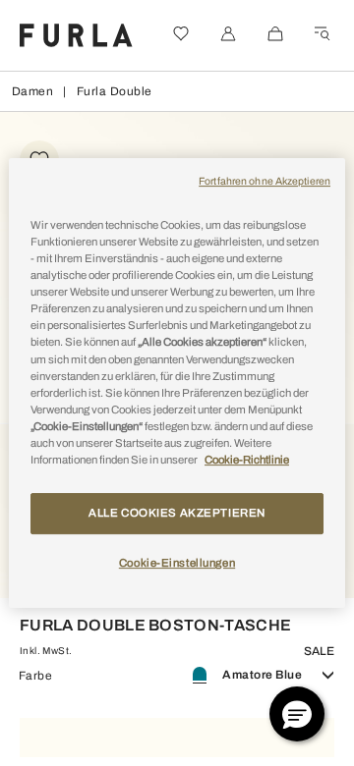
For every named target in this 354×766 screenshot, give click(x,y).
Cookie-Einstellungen (177, 563)
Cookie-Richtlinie (247, 459)
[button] (296, 713)
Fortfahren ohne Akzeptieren (264, 181)
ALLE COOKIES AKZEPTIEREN (177, 513)
